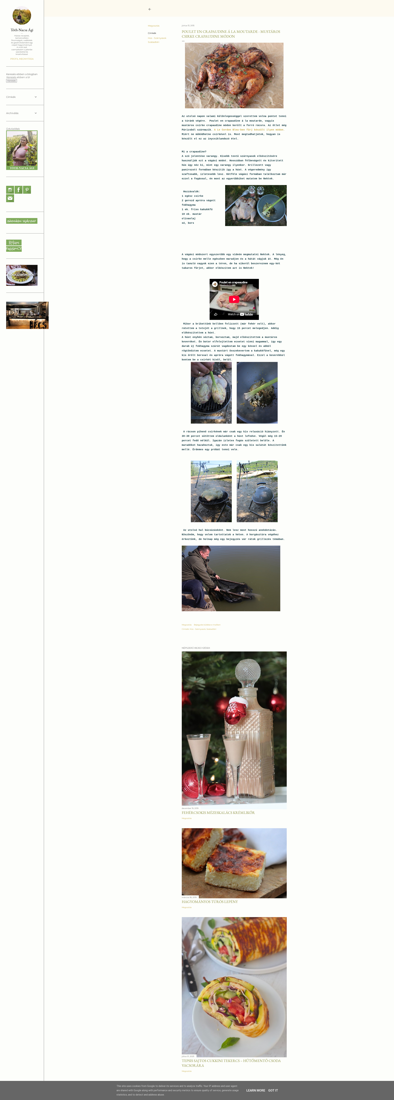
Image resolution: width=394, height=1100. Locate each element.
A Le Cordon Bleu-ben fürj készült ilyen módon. (249, 130)
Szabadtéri (153, 42)
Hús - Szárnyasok (157, 38)
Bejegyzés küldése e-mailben (207, 625)
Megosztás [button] (153, 25)
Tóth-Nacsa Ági (22, 29)
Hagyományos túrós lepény (210, 901)
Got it (273, 1090)
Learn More (255, 1090)
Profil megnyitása (22, 58)
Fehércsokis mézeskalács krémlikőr (218, 812)
